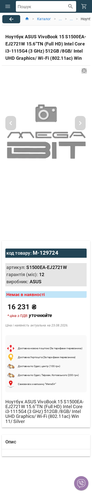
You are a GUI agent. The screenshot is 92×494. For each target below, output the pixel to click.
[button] (81, 483)
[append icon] (70, 6)
